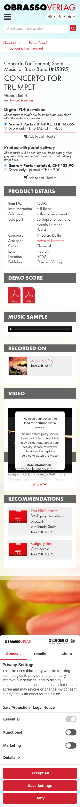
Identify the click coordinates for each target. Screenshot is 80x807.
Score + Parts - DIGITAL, (41, 124)
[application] (40, 329)
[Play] (11, 329)
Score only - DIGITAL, (36, 128)
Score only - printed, (34, 170)
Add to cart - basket (42, 136)
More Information (38, 465)
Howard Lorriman (21, 100)
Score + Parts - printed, (41, 165)
